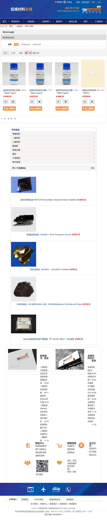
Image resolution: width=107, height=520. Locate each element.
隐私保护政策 (40, 452)
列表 (37, 53)
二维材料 (45, 21)
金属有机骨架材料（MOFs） (89, 91)
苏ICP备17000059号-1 (53, 514)
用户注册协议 (40, 449)
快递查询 (70, 499)
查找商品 (71, 452)
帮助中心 (39, 443)
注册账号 (71, 446)
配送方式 (92, 454)
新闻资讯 (43, 357)
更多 (93, 168)
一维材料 (30, 21)
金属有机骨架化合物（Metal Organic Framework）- (11, 91)
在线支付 (92, 448)
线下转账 (92, 451)
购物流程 (71, 449)
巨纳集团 (24, 499)
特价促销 (16, 161)
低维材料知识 (91, 357)
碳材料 (59, 21)
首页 (4, 21)
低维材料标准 (54, 499)
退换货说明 (39, 455)
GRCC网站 (38, 499)
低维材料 (63, 503)
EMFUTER (37, 44)
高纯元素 (73, 21)
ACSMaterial (25, 44)
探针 (86, 21)
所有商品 (16, 129)
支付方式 (92, 444)
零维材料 (15, 21)
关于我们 (34, 503)
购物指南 (71, 443)
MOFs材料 (29, 26)
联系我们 (53, 503)
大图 (29, 53)
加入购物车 (10, 108)
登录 (93, 2)
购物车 (61, 2)
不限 (16, 44)
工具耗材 (98, 21)
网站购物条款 (40, 446)
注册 (99, 2)
